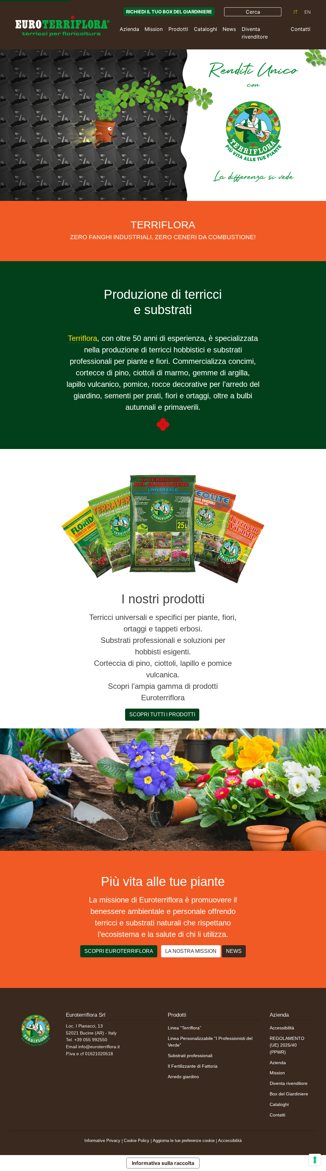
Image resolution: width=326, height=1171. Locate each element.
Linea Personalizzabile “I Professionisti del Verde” (210, 1042)
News (229, 29)
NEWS (234, 951)
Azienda (129, 29)
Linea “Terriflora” (184, 1027)
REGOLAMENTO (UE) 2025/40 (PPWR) (287, 1045)
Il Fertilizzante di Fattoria (192, 1066)
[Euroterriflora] (36, 1029)
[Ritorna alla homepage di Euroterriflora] (62, 26)
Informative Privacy (102, 1140)
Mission (154, 29)
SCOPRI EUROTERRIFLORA (118, 951)
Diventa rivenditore (255, 33)
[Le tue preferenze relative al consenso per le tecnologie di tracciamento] (315, 1160)
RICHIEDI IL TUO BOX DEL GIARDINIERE (169, 11)
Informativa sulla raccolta (163, 1163)
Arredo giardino (183, 1076)
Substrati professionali (190, 1055)
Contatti (300, 29)
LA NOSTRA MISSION (190, 951)
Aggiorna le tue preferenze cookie (184, 1140)
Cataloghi (205, 29)
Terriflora (82, 338)
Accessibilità (282, 1027)
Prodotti (178, 29)
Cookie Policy (136, 1140)
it (296, 12)
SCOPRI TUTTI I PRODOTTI (162, 714)
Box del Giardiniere (289, 1093)
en (307, 12)
